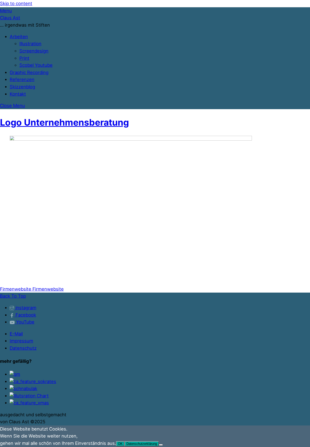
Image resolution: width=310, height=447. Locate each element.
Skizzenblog (22, 86)
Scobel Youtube (36, 65)
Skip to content (16, 3)
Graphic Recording (29, 72)
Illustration (30, 43)
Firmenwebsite (15, 289)
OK (120, 444)
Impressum (21, 340)
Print (24, 58)
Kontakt (18, 94)
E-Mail (16, 333)
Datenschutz (23, 348)
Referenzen (22, 79)
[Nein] (161, 445)
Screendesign (33, 50)
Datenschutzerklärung (141, 444)
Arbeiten (19, 36)
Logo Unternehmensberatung (64, 122)
